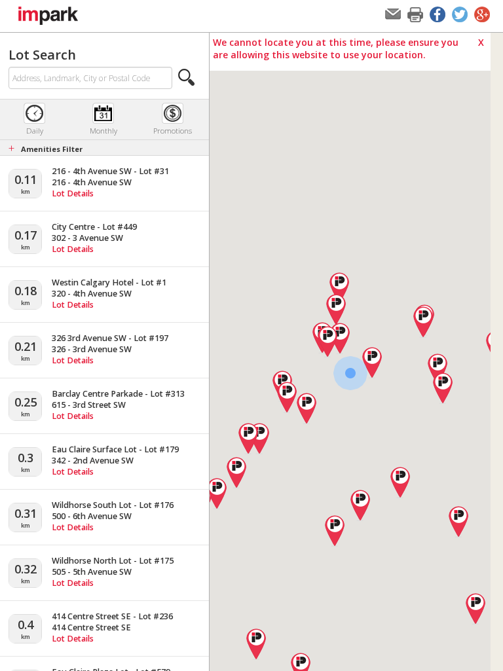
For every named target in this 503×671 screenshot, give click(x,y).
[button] (186, 77)
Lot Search (42, 54)
